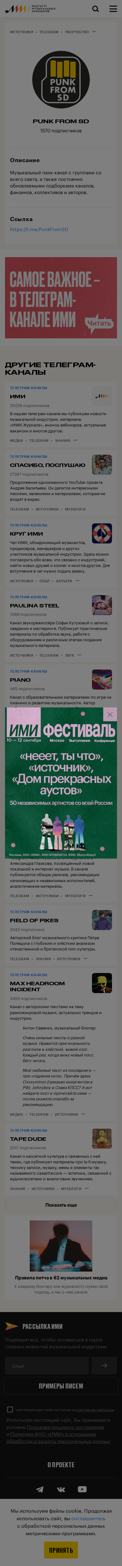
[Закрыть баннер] (110, 714)
